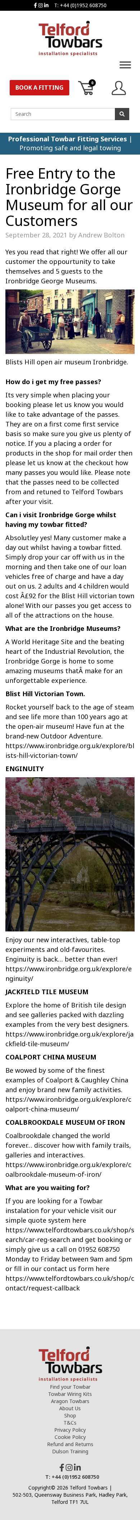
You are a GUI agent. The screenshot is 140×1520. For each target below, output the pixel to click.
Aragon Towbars (70, 1401)
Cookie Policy (70, 1437)
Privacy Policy (70, 1429)
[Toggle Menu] (125, 64)
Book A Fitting (39, 87)
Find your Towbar (70, 1386)
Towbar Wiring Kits (70, 1394)
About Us (70, 1408)
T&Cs (70, 1422)
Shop (70, 1415)
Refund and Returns (70, 1444)
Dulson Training (70, 1451)
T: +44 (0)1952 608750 (80, 5)
